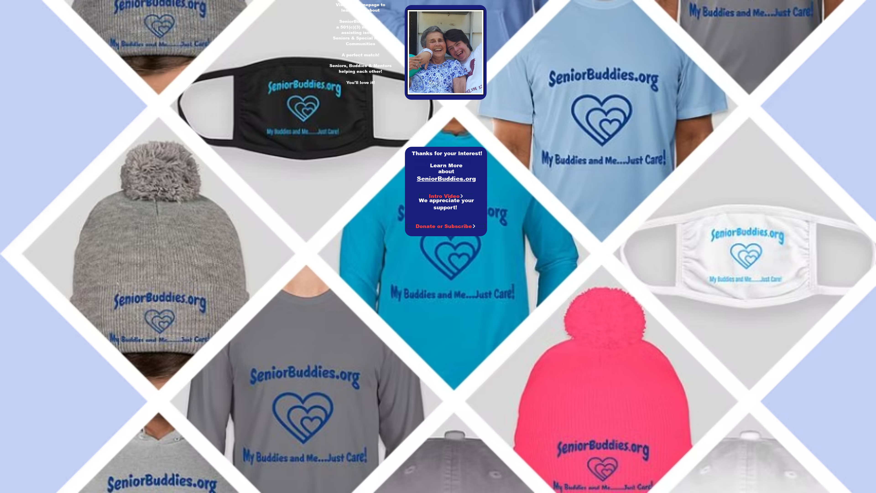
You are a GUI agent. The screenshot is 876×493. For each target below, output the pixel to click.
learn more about (360, 10)
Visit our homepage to (360, 5)
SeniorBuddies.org (359, 21)
